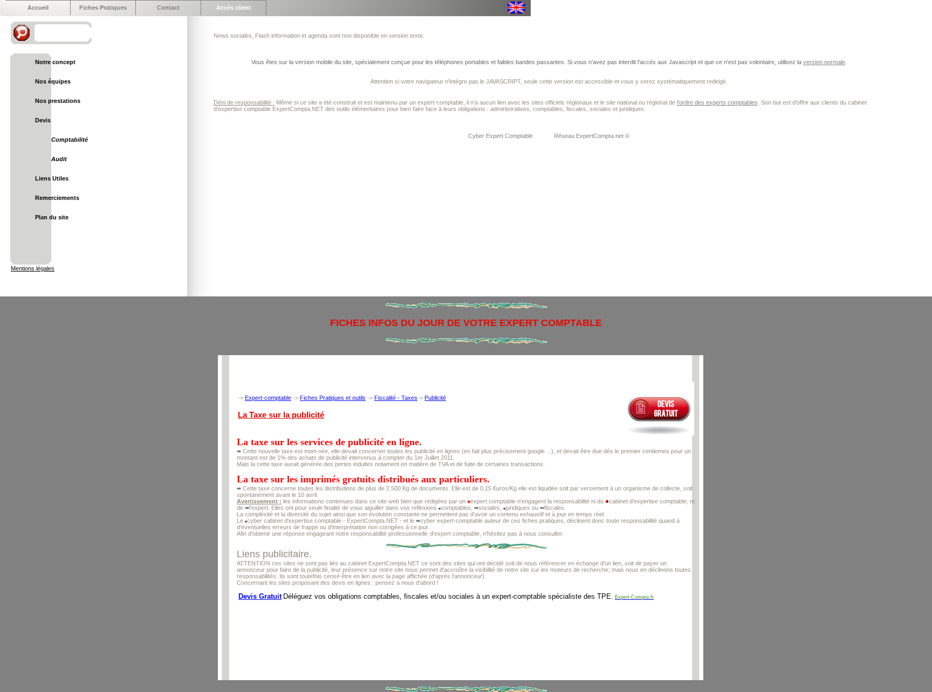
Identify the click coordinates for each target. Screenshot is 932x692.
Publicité (435, 398)
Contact (168, 7)
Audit (59, 159)
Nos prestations (57, 101)
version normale (824, 62)
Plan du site (51, 217)
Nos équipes (53, 81)
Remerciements (57, 198)
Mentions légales (32, 268)
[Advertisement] (433, 631)
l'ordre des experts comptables (717, 102)
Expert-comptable (268, 398)
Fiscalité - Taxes (395, 398)
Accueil (38, 7)
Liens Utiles (51, 178)
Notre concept (55, 62)
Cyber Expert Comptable (501, 136)
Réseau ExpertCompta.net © (591, 136)
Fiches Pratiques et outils (333, 398)
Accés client (233, 7)
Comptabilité (69, 139)
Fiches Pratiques (103, 7)
